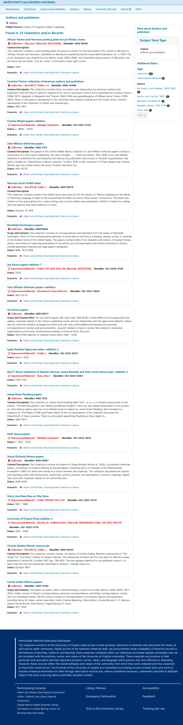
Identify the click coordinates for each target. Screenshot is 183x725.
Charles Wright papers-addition (26, 121)
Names (87, 9)
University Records (106, 9)
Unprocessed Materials (52, 9)
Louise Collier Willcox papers (24, 582)
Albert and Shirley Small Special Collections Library (51, 72)
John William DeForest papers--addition (31, 287)
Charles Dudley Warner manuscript (28, 546)
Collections (30, 9)
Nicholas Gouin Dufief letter (24, 183)
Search (126, 9)
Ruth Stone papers (18, 434)
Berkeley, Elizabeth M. (150, 100)
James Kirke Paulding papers (24, 394)
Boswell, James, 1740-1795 (153, 105)
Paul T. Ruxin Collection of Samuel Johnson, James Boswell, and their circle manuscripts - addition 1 (67, 372)
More (141, 115)
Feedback (149, 696)
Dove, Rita (144, 110)
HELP (139, 9)
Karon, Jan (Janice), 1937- (152, 96)
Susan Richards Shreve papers (25, 456)
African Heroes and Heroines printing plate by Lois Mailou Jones (46, 39)
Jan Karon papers (17, 310)
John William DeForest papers (25, 143)
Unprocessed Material (150, 78)
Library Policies (96, 688)
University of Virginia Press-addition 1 (30, 518)
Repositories (12, 9)
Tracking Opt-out (154, 708)
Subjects (74, 9)
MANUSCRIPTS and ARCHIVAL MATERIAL (29, 2)
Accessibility (151, 688)
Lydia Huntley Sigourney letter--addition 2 (33, 349)
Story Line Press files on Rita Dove (28, 496)
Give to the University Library (105, 708)
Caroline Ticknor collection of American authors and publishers (45, 81)
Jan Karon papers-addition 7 (24, 265)
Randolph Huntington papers (25, 225)
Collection (144, 73)
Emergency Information (101, 696)
